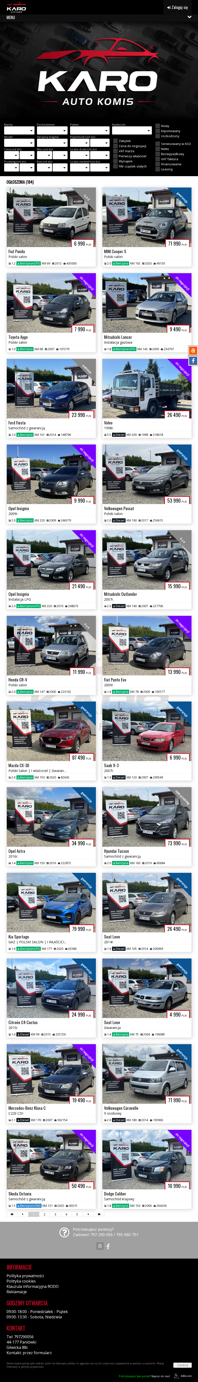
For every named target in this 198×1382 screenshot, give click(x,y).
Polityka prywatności (25, 1275)
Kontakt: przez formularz (29, 1352)
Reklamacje (17, 1291)
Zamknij (182, 1365)
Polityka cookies (21, 1281)
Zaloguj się (179, 7)
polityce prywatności (32, 1366)
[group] (99, 70)
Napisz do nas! (144, 1376)
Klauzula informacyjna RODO (33, 1286)
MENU (11, 17)
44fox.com (186, 1376)
